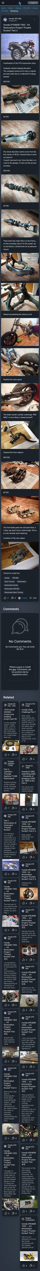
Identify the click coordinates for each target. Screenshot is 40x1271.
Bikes (10, 8)
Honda (18, 8)
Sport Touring (9, 581)
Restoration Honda (11, 585)
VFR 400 (26, 8)
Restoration (22, 581)
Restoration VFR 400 (12, 589)
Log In (19, 667)
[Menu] (34, 19)
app (14, 669)
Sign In (34, 3)
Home (3, 8)
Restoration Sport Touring (14, 592)
